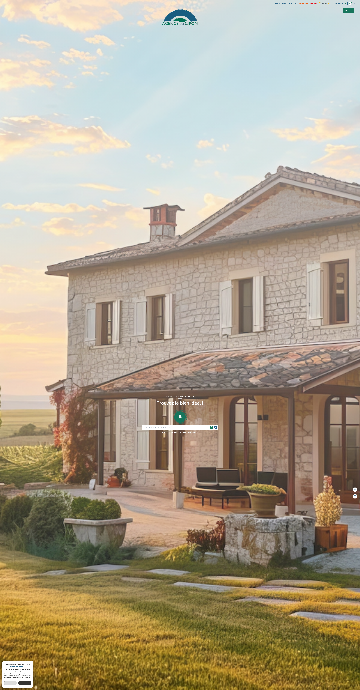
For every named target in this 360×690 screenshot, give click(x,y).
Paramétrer (10, 683)
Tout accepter (25, 683)
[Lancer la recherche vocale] (180, 416)
